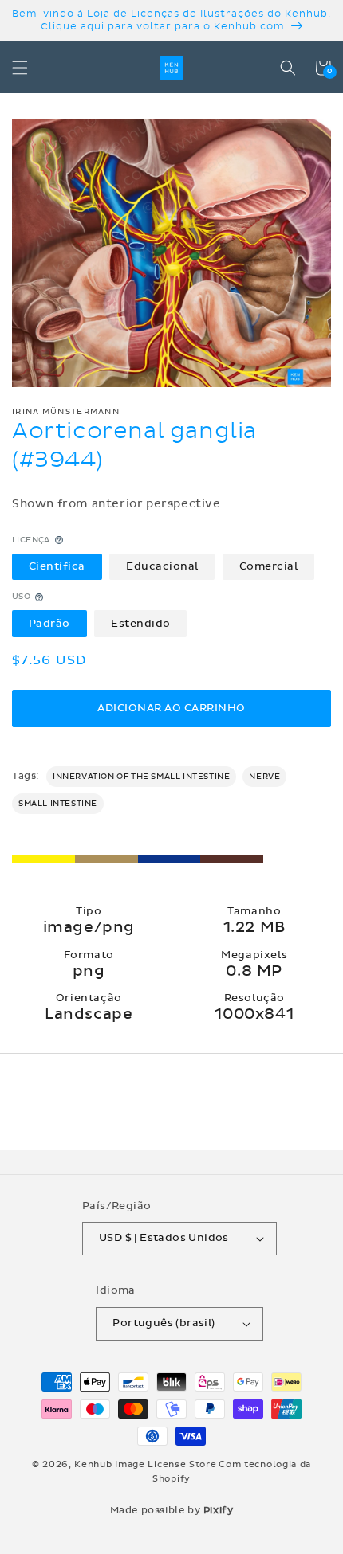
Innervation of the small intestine (141, 776)
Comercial (268, 566)
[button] (19, 67)
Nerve (264, 776)
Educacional (162, 566)
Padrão (49, 623)
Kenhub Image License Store (145, 1464)
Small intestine (57, 803)
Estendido (141, 623)
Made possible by (172, 1510)
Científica (57, 566)
